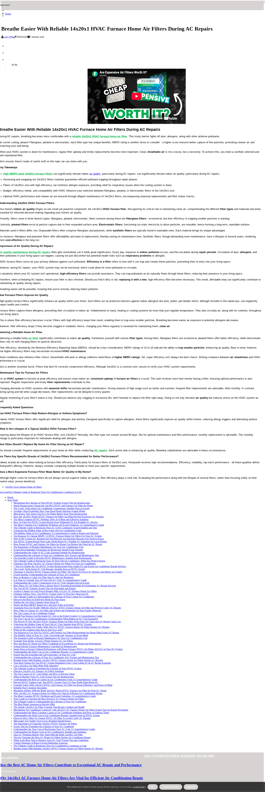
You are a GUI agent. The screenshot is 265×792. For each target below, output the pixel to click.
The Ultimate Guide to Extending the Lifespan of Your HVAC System (47, 668)
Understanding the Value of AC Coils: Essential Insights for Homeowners (49, 552)
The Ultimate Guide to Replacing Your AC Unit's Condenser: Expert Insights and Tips (55, 527)
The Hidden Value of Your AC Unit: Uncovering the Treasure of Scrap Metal (50, 635)
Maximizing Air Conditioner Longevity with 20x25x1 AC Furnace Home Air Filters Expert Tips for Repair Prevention (70, 710)
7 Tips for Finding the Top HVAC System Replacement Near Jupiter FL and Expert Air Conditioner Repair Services (69, 566)
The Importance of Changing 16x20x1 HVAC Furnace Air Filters (45, 723)
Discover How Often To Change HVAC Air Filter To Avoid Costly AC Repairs (52, 718)
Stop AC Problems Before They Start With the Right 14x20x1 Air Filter (48, 734)
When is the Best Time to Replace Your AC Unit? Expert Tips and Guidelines (50, 740)
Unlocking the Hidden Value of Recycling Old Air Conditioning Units (47, 530)
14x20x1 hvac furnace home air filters (23, 487)
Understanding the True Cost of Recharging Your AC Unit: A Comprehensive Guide (54, 729)
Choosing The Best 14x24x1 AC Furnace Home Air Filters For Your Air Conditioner (54, 563)
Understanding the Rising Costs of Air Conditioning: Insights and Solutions (49, 732)
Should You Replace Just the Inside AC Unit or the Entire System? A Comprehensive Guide (57, 616)
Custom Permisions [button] (170, 787)
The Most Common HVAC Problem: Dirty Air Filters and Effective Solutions (50, 519)
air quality (94, 173)
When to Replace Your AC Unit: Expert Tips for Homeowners (43, 676)
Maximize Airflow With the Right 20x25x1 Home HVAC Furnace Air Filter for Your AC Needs (59, 690)
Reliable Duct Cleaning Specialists (30, 688)
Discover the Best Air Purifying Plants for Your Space (39, 599)
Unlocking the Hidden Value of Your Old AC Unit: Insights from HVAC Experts (52, 624)
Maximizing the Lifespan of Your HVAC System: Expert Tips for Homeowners (51, 503)
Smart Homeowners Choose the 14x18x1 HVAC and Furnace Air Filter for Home (53, 505)
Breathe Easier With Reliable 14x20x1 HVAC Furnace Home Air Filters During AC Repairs (58, 660)
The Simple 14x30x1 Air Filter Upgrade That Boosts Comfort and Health (48, 707)
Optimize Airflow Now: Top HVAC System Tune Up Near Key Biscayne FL (51, 594)
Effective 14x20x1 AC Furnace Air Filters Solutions (38, 671)
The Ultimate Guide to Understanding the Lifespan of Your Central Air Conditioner (53, 596)
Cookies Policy (139, 787)
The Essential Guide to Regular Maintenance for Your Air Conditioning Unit (50, 638)
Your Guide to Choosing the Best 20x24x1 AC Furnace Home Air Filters (48, 699)
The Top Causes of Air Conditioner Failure (34, 613)
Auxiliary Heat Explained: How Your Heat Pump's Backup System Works (49, 511)
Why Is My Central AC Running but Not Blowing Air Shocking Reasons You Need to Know (58, 538)
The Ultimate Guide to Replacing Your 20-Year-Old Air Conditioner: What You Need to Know (59, 561)
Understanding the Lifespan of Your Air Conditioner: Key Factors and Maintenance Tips (56, 555)
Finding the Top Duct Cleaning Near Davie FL (36, 602)
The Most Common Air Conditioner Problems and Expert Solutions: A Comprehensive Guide (58, 525)
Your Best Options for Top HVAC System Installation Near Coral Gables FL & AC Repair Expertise (62, 663)
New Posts (12, 500)
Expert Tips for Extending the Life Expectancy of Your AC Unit (44, 654)
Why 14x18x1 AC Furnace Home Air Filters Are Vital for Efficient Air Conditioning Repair (57, 693)
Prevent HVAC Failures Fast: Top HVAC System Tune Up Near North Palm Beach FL (55, 682)
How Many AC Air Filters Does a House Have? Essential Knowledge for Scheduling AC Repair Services (64, 585)
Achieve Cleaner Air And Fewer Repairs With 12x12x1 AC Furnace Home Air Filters (55, 591)
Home (8, 14)
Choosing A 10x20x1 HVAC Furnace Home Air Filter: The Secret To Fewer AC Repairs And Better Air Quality (67, 572)
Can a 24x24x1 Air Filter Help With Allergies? (36, 665)
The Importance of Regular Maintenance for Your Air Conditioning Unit (48, 547)
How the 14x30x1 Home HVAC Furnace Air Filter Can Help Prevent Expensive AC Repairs (58, 516)
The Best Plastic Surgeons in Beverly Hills (34, 704)
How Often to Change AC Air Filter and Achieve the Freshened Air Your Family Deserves (57, 610)
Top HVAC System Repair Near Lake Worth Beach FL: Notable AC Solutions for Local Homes (60, 541)
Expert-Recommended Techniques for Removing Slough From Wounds (48, 549)
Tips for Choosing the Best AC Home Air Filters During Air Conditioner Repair (52, 737)
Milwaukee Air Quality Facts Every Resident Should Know (42, 721)
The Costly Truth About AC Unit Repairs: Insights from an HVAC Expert (49, 569)
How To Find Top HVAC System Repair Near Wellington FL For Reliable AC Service (55, 522)
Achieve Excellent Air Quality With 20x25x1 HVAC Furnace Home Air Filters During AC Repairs (61, 627)
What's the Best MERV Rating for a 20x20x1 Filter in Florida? (43, 605)
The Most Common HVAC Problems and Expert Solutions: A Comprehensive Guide (54, 696)
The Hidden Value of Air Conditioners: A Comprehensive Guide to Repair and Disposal (55, 533)
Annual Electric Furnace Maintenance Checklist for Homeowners (45, 646)
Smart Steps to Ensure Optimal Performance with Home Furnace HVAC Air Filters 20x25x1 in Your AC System (67, 649)
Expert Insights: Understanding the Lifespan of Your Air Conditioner (46, 574)
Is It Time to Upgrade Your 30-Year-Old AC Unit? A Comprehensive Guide (50, 580)
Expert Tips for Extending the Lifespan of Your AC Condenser (43, 726)
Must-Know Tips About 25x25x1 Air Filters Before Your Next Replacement (50, 514)
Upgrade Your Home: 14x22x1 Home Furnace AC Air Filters (43, 641)
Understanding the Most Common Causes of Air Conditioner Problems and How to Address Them (61, 712)
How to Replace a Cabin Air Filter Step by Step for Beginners (43, 577)
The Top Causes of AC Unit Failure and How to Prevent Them (44, 674)
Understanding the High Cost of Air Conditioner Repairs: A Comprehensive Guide (53, 652)
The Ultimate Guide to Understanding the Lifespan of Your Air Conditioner (49, 701)
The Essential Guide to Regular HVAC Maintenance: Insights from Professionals (52, 558)
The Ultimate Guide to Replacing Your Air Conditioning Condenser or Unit (49, 745)
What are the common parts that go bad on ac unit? (38, 630)
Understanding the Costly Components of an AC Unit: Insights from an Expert (51, 583)
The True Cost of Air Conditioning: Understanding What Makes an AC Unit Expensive (55, 618)
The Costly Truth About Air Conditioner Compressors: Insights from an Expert (51, 508)
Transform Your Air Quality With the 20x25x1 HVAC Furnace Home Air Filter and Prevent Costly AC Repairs (67, 607)
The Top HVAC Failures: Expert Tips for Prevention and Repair (44, 588)
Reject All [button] (191, 787)
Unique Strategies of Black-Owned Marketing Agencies (40, 743)
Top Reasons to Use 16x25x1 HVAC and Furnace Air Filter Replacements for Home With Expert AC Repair (66, 632)
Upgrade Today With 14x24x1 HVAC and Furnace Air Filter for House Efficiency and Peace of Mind (62, 685)
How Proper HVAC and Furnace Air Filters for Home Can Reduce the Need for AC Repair (57, 544)
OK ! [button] (153, 787)
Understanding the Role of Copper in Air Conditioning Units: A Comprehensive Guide (55, 679)
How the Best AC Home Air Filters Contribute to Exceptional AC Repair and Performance (57, 643)
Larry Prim (8, 37)
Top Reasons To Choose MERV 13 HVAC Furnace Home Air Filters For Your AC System (57, 536)
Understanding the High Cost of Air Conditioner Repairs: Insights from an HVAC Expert (56, 715)
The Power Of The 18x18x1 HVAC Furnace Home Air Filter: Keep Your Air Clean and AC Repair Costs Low (67, 621)
